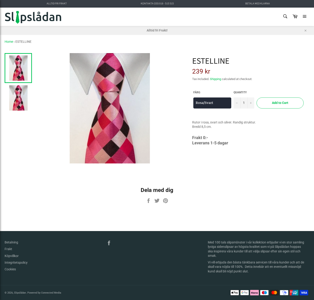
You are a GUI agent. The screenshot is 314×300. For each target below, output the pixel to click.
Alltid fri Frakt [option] (57, 4)
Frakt (8, 249)
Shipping (215, 79)
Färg (196, 92)
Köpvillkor (12, 256)
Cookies (10, 269)
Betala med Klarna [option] (257, 4)
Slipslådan (20, 292)
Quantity (240, 92)
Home (9, 41)
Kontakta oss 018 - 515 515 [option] (157, 4)
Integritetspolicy (16, 262)
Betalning (11, 242)
